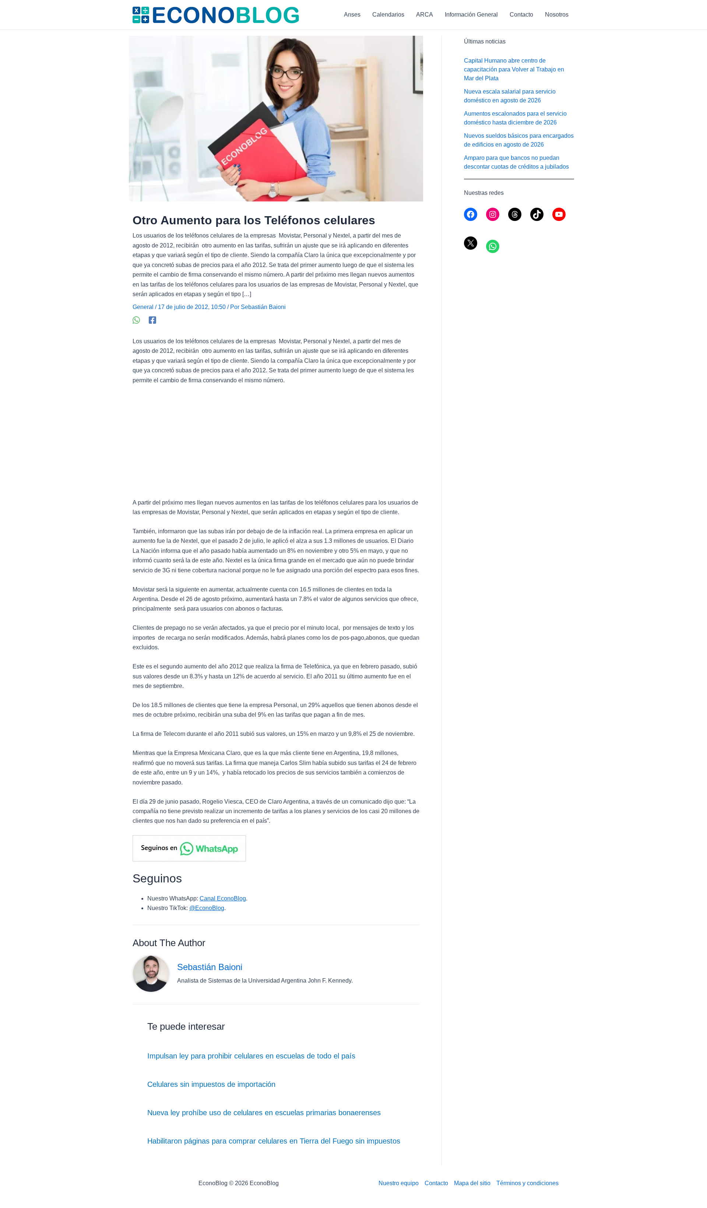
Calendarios (388, 14)
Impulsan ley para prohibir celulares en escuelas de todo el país (251, 1056)
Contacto (521, 14)
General (143, 307)
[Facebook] (152, 320)
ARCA (424, 14)
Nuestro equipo (399, 1183)
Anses (352, 14)
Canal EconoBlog (223, 898)
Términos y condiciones (527, 1183)
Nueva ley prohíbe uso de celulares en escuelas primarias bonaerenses (264, 1113)
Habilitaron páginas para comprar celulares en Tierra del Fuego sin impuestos (273, 1141)
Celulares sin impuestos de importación (211, 1084)
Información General (471, 14)
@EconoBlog (206, 908)
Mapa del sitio (472, 1183)
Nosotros (557, 14)
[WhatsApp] (136, 320)
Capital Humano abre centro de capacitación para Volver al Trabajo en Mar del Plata (514, 69)
